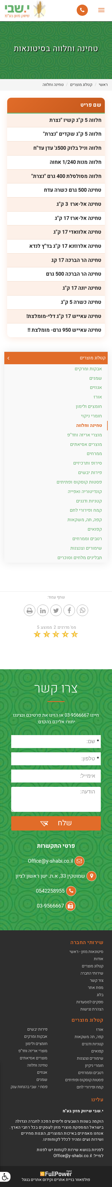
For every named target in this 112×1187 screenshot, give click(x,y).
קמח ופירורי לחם (86, 510)
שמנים (95, 378)
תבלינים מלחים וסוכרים (79, 557)
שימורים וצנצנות (86, 548)
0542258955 (50, 891)
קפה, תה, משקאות (84, 519)
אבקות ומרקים (88, 368)
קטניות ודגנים (89, 501)
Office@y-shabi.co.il (50, 861)
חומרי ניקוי (91, 416)
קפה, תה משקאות (89, 1037)
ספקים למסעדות (89, 1002)
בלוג (100, 995)
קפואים (95, 529)
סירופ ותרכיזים (87, 463)
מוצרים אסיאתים (86, 444)
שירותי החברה (91, 973)
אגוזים (96, 387)
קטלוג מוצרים (81, 85)
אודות (98, 959)
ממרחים (94, 453)
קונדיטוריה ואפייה (85, 491)
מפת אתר (95, 988)
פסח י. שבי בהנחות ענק (29, 1087)
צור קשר (96, 980)
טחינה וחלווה (53, 85)
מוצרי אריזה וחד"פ (84, 435)
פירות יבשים (90, 472)
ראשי (103, 85)
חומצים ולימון (89, 406)
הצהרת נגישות (91, 1009)
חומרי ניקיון (94, 1066)
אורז (98, 397)
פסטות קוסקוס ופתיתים (79, 482)
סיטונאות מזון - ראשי (86, 952)
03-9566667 (50, 906)
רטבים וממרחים (87, 538)
